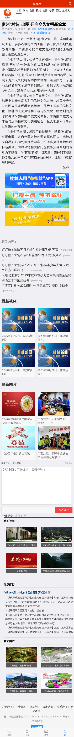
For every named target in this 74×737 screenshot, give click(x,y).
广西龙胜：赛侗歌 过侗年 (21, 691)
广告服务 (20, 706)
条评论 (69, 463)
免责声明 (34, 706)
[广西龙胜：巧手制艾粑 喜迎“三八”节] (54, 414)
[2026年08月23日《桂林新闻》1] (54, 330)
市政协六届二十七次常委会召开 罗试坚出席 (27, 592)
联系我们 (62, 706)
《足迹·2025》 (21, 570)
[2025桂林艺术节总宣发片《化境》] (56, 566)
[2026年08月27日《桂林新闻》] (18, 330)
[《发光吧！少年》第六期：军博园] (21, 540)
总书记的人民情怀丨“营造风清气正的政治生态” (30, 623)
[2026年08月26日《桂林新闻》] (18, 365)
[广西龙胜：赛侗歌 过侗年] (21, 686)
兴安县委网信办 (46, 29)
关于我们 (7, 706)
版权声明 (48, 706)
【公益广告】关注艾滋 (16, 453)
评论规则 (17, 462)
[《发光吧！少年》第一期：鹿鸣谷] (56, 540)
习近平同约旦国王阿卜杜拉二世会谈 (24, 610)
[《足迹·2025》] (21, 566)
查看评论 (42, 32)
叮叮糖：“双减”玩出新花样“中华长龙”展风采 (31, 255)
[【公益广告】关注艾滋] (18, 448)
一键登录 (7, 515)
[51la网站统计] (37, 726)
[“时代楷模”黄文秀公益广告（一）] (56, 686)
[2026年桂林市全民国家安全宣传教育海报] (18, 414)
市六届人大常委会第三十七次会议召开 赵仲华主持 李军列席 (37, 614)
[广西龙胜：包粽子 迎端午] (21, 661)
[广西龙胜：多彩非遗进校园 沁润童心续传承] (54, 448)
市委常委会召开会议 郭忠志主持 (22, 606)
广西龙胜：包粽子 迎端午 (21, 665)
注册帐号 (21, 515)
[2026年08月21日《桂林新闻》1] (54, 365)
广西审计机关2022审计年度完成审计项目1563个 (35, 285)
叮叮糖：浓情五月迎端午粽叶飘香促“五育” (30, 249)
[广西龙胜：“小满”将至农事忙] (56, 661)
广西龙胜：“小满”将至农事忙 (56, 665)
